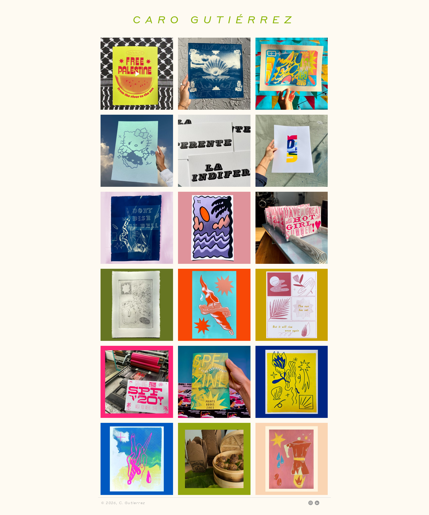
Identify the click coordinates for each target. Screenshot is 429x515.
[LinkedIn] (317, 503)
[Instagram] (310, 503)
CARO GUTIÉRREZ (214, 19)
